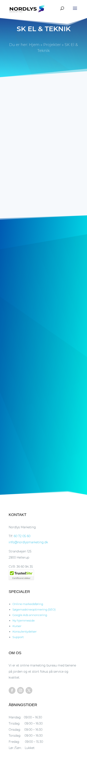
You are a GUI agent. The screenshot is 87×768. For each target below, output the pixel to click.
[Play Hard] (43, 339)
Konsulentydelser (24, 631)
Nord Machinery (43, 472)
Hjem (34, 44)
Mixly (43, 314)
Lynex (43, 419)
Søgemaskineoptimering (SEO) (34, 609)
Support (18, 637)
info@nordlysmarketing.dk (28, 542)
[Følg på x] (29, 690)
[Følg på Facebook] (12, 690)
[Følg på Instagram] (20, 690)
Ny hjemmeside (20, 131)
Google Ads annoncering (29, 615)
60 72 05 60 (22, 536)
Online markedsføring (27, 604)
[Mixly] (43, 287)
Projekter (52, 44)
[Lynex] (43, 392)
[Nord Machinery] (43, 444)
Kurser (16, 626)
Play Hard (43, 366)
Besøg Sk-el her (56, 183)
